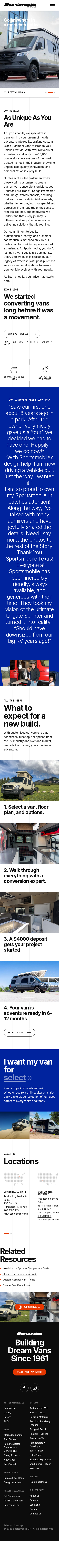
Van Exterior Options (40, 1464)
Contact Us (35, 1513)
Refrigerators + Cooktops (37, 1444)
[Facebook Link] (24, 1388)
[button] (17, 1078)
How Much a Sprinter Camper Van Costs (25, 1268)
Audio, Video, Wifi (39, 1408)
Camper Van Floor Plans (16, 1285)
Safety (7, 1417)
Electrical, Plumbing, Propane (40, 1423)
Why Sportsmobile (14, 1403)
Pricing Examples (14, 1491)
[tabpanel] (29, 92)
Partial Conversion (13, 1500)
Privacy (7, 1525)
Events (33, 1509)
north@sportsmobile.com (16, 1213)
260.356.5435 (11, 1210)
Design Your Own (13, 1482)
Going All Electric (38, 1429)
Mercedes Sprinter (13, 1435)
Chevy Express (11, 1455)
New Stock (9, 1459)
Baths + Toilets (37, 1412)
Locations (35, 1504)
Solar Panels (36, 1455)
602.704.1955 (44, 1216)
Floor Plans (11, 1473)
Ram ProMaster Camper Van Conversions (12, 1447)
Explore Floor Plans (13, 1478)
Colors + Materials (39, 1417)
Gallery (34, 1477)
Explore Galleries (38, 1482)
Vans (6, 1430)
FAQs (6, 1421)
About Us (34, 1495)
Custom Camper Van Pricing (18, 1279)
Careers (34, 1500)
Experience (9, 1408)
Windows (34, 1468)
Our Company (37, 1490)
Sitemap (18, 1525)
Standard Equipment (40, 1459)
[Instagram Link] (34, 1388)
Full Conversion (12, 1496)
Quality (7, 1412)
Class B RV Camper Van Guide (19, 1274)
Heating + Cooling (39, 1433)
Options (34, 1403)
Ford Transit (10, 1439)
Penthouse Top (11, 1505)
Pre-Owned (10, 1464)
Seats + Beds (37, 1450)
